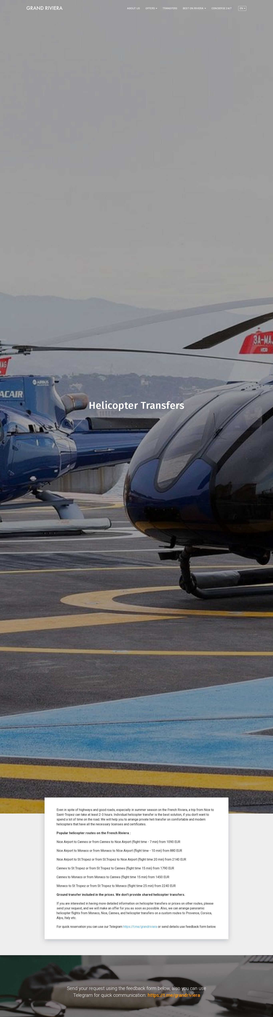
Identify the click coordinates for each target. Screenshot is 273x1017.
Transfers (170, 8)
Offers (150, 8)
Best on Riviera (193, 8)
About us (133, 8)
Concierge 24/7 (221, 8)
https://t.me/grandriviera (140, 927)
